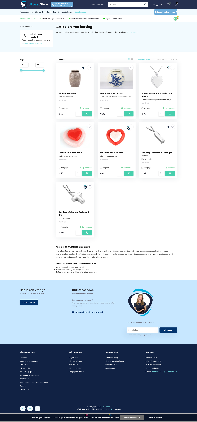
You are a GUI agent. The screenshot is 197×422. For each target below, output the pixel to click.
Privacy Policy (25, 368)
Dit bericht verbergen (132, 418)
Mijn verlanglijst (75, 368)
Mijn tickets (73, 365)
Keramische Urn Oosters (111, 93)
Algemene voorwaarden (29, 361)
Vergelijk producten (76, 372)
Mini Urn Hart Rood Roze (111, 152)
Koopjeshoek (80, 12)
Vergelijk (64, 108)
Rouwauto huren (65, 12)
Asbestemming (26, 12)
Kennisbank (24, 389)
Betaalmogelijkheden (28, 372)
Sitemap (23, 386)
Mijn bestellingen (75, 361)
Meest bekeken (144, 59)
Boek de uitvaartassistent (32, 43)
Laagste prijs (159, 59)
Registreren (73, 357)
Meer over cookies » (155, 418)
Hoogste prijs (172, 59)
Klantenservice (97, 4)
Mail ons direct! (28, 302)
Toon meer (131, 32)
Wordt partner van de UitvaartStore (34, 382)
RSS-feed (106, 407)
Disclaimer (24, 365)
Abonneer (168, 330)
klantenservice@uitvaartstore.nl (87, 312)
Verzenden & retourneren (30, 375)
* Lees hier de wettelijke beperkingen (139, 335)
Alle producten (27, 26)
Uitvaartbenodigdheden (45, 12)
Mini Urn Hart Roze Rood (70, 152)
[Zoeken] (145, 4)
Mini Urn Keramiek (67, 93)
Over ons (23, 357)
